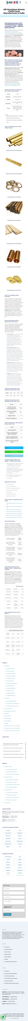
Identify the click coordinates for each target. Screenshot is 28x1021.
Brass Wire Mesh (10, 681)
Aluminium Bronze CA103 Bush (14, 267)
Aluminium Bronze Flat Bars (12, 779)
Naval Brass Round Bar (11, 701)
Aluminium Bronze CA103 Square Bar (14, 173)
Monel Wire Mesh (10, 671)
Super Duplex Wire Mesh (12, 683)
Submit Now (7, 914)
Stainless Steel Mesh (11, 676)
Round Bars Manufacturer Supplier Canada (12, 748)
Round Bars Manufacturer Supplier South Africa (13, 754)
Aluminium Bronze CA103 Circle (14, 290)
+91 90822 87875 (16, 310)
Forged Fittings (7, 721)
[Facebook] (12, 1018)
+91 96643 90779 (13, 817)
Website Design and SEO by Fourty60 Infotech (14, 1015)
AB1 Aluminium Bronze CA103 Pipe (14, 511)
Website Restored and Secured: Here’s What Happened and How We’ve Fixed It (13, 744)
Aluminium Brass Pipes (11, 771)
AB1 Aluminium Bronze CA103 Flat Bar (15, 513)
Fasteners (6, 713)
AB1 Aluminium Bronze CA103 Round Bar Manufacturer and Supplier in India (12, 84)
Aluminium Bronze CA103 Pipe (14, 220)
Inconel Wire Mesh (11, 668)
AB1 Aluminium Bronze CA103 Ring (14, 515)
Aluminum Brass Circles (12, 769)
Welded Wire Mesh (11, 693)
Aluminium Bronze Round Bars (13, 784)
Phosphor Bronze (8, 790)
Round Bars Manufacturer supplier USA (11, 751)
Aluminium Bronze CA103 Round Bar (14, 150)
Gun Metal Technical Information (11, 983)
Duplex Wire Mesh (10, 685)
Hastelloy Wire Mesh (11, 688)
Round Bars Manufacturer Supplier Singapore (13, 757)
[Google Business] (18, 1018)
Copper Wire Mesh (11, 678)
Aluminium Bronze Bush (12, 782)
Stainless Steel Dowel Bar (10, 711)
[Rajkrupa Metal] (14, 3)
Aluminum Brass (8, 766)
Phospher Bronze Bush (11, 795)
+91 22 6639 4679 (11, 819)
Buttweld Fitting (7, 718)
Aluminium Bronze (8, 777)
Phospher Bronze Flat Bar (12, 792)
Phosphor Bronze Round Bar (13, 706)
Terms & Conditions (15, 1016)
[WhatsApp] (10, 1018)
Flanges (6, 723)
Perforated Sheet (8, 708)
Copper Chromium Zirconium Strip (12, 725)
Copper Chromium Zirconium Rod (11, 730)
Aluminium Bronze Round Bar (13, 703)
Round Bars (7, 698)
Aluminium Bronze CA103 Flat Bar (14, 243)
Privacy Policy (7, 1016)
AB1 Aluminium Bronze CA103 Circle (14, 517)
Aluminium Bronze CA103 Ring (14, 197)
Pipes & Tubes (7, 716)
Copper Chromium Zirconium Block (12, 728)
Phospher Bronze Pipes (12, 800)
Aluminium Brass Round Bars (10, 973)
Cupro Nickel (7, 802)
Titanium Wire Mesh (11, 673)
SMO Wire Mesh (10, 690)
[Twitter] (14, 1018)
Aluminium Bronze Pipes (12, 787)
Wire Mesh (6, 666)
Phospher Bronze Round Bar (13, 797)
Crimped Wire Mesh (11, 695)
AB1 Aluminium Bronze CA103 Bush (14, 509)
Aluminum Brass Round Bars (13, 774)
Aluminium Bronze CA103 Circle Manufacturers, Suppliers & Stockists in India (13, 33)
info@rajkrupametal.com (12, 311)
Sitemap (22, 1016)
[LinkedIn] (16, 1018)
